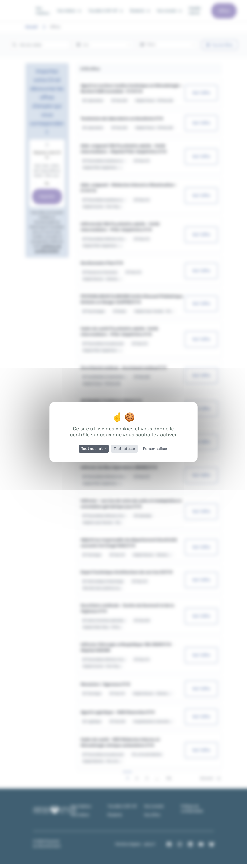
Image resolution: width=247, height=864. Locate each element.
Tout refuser (124, 448)
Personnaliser (155, 448)
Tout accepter (93, 448)
